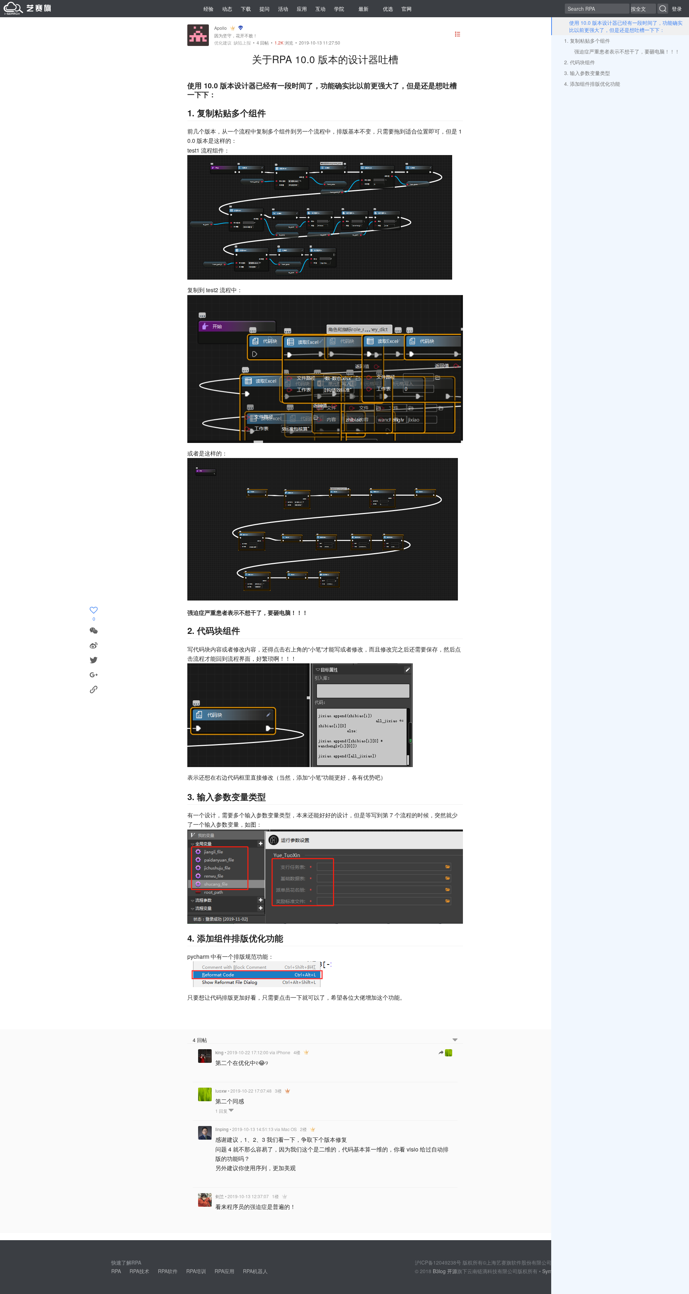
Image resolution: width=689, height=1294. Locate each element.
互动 (320, 8)
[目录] (457, 35)
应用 (302, 8)
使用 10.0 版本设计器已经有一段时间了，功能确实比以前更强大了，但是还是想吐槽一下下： (626, 26)
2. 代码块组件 (579, 62)
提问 (264, 8)
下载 (246, 8)
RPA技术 (139, 1271)
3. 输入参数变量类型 (587, 72)
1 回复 (222, 1111)
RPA (116, 1271)
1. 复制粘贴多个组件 (587, 40)
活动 (283, 8)
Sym (547, 1271)
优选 (388, 8)
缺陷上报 (242, 43)
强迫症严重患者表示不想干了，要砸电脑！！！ (627, 51)
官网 (407, 8)
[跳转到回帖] (445, 1052)
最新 (363, 8)
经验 (208, 8)
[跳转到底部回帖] (455, 1040)
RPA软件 (168, 1271)
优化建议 (222, 43)
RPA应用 (224, 1271)
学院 (339, 8)
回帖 (263, 42)
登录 (677, 8)
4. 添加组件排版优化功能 (592, 83)
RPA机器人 (255, 1271)
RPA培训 (196, 1271)
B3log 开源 (445, 1271)
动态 (227, 8)
